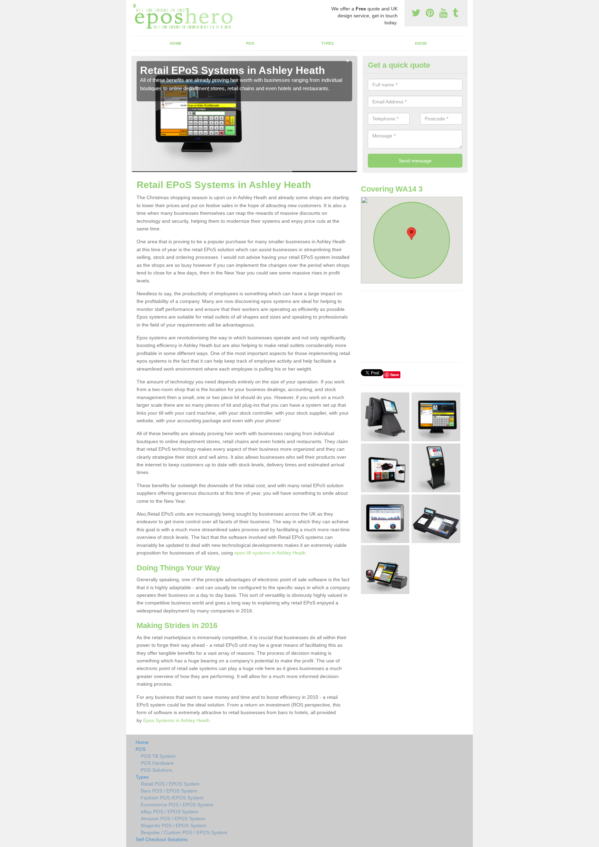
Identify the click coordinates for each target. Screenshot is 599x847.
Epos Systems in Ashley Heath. (177, 720)
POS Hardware (157, 763)
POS (250, 43)
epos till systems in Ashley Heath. (270, 553)
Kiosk (421, 43)
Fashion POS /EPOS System (172, 798)
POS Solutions (156, 770)
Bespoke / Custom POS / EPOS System (184, 832)
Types (327, 43)
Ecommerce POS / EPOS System (177, 804)
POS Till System (158, 756)
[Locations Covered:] (134, 5)
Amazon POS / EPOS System (173, 818)
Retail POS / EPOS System (170, 784)
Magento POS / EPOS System (174, 825)
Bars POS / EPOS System (169, 791)
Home (175, 43)
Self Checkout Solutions (162, 839)
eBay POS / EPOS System (169, 811)
